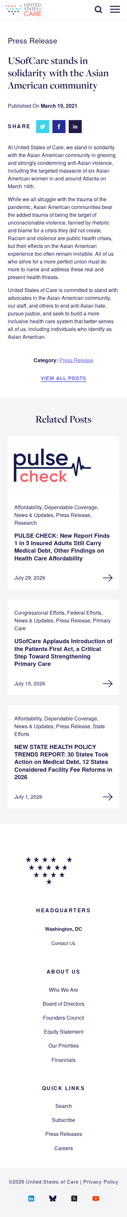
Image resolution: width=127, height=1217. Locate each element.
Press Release (76, 360)
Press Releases (63, 1133)
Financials (63, 1059)
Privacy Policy (101, 1181)
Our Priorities (64, 1045)
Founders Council (63, 1017)
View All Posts (63, 378)
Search (63, 1106)
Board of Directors (63, 1003)
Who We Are (63, 989)
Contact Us (63, 943)
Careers (63, 1148)
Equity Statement (63, 1031)
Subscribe (63, 1120)
